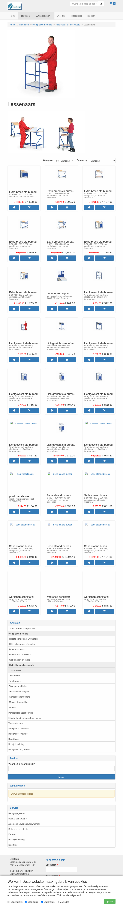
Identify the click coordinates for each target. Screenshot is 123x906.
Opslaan (110, 901)
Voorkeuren (33, 901)
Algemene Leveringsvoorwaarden (24, 823)
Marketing (64, 901)
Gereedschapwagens (19, 691)
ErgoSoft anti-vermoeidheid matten (25, 717)
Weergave (48, 160)
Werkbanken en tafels (19, 659)
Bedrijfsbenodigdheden (19, 749)
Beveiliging (13, 738)
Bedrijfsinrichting (16, 744)
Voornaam (51, 864)
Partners (12, 834)
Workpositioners (16, 649)
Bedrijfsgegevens (16, 813)
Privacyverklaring (16, 839)
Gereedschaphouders (19, 696)
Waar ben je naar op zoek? (22, 763)
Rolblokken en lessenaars (21, 664)
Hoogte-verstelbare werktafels (23, 638)
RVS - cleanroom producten (22, 643)
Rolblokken (15, 675)
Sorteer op (82, 160)
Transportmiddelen (18, 686)
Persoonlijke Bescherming (20, 712)
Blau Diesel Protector (18, 733)
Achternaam (52, 875)
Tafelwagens (15, 680)
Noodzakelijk (16, 901)
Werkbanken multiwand (20, 654)
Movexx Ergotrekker (18, 701)
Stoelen (12, 707)
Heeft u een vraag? (17, 818)
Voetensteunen (15, 723)
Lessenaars (15, 670)
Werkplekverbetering (18, 633)
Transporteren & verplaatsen (22, 628)
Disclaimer (13, 844)
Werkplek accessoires (18, 728)
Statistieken (49, 901)
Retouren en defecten (18, 829)
